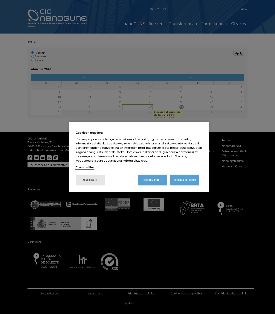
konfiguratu (90, 180)
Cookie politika (85, 167)
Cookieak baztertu (185, 180)
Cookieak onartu (152, 180)
